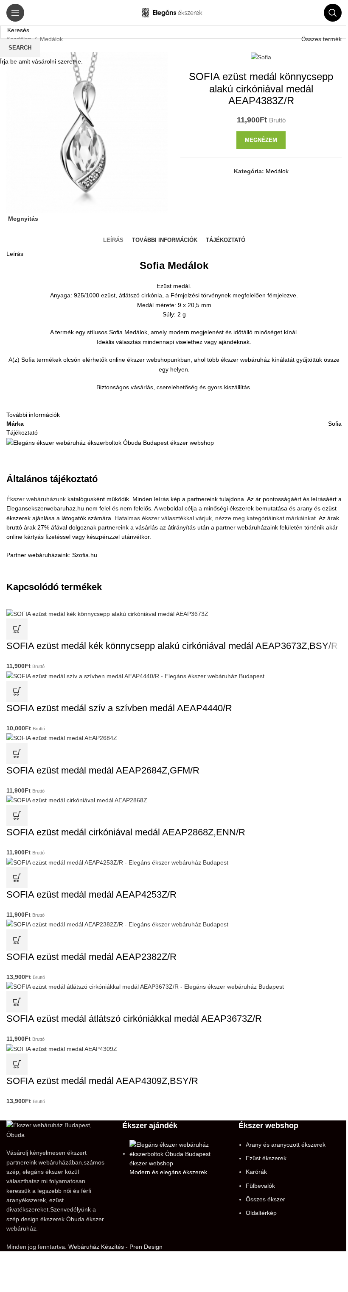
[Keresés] (333, 12)
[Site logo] (174, 12)
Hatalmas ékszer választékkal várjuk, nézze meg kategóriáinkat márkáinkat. (216, 518)
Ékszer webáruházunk (36, 499)
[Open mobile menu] (15, 12)
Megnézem (261, 140)
